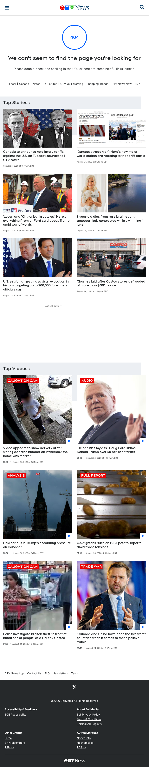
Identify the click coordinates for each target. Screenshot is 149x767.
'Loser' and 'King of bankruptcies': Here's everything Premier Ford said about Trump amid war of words (36, 221)
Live (137, 83)
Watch (36, 83)
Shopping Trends (97, 83)
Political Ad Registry (89, 723)
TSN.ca (9, 747)
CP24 (8, 738)
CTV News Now (122, 83)
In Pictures (50, 83)
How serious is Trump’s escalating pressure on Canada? (37, 545)
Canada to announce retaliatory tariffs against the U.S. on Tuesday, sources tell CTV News (34, 156)
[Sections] (7, 8)
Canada (24, 83)
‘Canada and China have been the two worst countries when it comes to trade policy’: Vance (111, 638)
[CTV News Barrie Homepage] (74, 7)
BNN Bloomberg (15, 742)
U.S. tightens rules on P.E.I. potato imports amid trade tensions (109, 545)
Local (12, 83)
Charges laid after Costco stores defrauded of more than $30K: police (111, 283)
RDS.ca (81, 747)
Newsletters (60, 673)
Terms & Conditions (89, 719)
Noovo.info (84, 738)
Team (74, 673)
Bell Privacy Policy (88, 714)
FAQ (47, 673)
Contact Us (34, 673)
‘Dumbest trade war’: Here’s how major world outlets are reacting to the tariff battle (111, 154)
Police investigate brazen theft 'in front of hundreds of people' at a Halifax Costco (35, 636)
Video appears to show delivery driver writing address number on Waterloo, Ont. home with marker (35, 452)
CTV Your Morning (71, 83)
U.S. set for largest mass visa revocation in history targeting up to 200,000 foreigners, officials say (36, 285)
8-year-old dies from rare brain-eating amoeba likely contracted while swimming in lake (111, 221)
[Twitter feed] (74, 687)
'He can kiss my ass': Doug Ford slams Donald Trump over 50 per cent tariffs (106, 450)
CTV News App (14, 673)
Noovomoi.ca (85, 742)
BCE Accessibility (15, 714)
